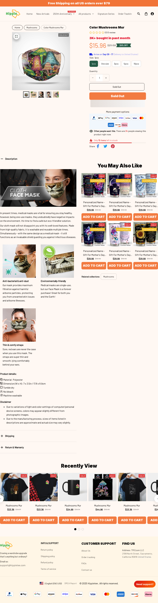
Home (17, 27)
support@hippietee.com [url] (12, 565)
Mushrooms (32, 27)
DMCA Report (70, 583)
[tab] (75, 529)
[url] (4, 561)
